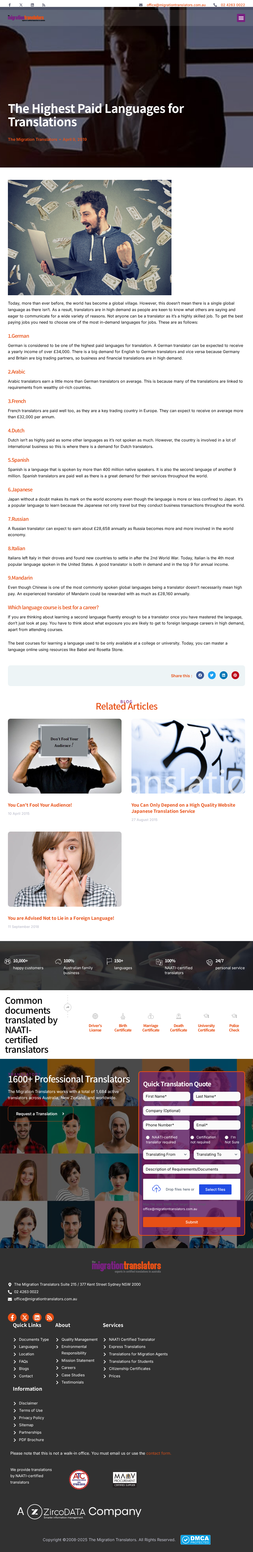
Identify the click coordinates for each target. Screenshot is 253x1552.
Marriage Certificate (150, 1027)
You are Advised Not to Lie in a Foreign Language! (61, 918)
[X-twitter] (21, 5)
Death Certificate (178, 1027)
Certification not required (203, 1139)
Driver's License (95, 1027)
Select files (215, 1189)
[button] (241, 18)
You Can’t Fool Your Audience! (40, 804)
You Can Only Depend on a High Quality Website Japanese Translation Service (183, 807)
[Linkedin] (32, 5)
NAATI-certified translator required (161, 1139)
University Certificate (206, 1027)
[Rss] (43, 5)
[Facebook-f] (9, 5)
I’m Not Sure (232, 1139)
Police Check (234, 1027)
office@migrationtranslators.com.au (170, 1209)
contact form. (158, 1453)
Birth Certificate (122, 1027)
